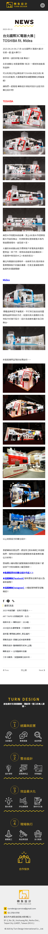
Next (41, 670)
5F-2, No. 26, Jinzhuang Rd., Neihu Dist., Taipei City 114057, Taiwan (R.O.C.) (22, 921)
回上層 (24, 670)
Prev (6, 670)
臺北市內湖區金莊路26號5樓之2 (17, 916)
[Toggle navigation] (42, 5)
